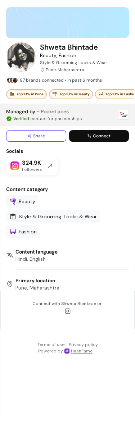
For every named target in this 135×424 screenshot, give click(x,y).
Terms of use (50, 344)
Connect (102, 136)
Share (39, 136)
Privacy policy (83, 344)
